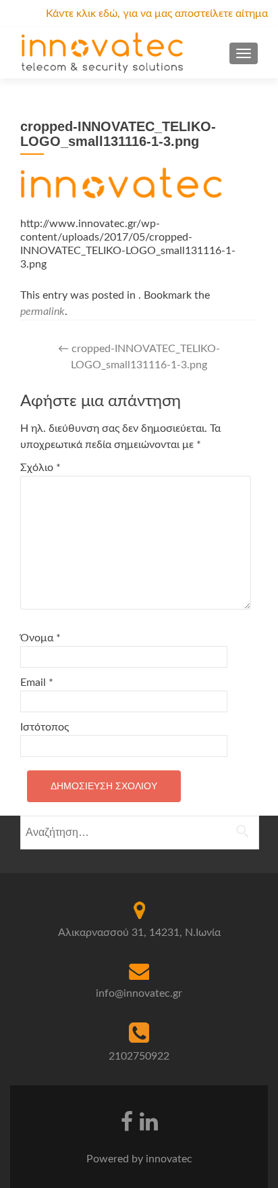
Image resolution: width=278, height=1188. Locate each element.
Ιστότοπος (44, 727)
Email (36, 682)
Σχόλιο (40, 467)
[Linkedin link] (149, 1120)
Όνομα (40, 638)
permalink (42, 311)
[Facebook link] (127, 1120)
